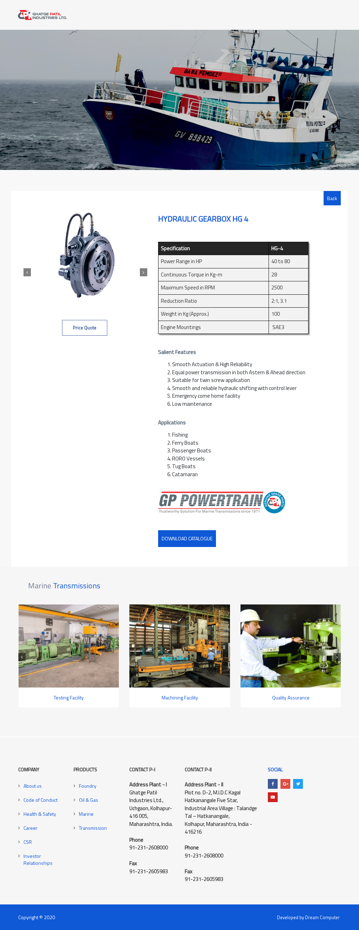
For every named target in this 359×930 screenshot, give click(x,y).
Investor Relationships (38, 859)
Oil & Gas (88, 800)
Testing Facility (61, 697)
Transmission (93, 828)
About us (32, 785)
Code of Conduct (40, 800)
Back (332, 198)
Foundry (87, 785)
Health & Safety (39, 814)
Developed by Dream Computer (308, 917)
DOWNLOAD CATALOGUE (187, 538)
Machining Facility (172, 697)
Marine (86, 814)
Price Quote (84, 327)
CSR (27, 842)
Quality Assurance (283, 697)
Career (30, 828)
